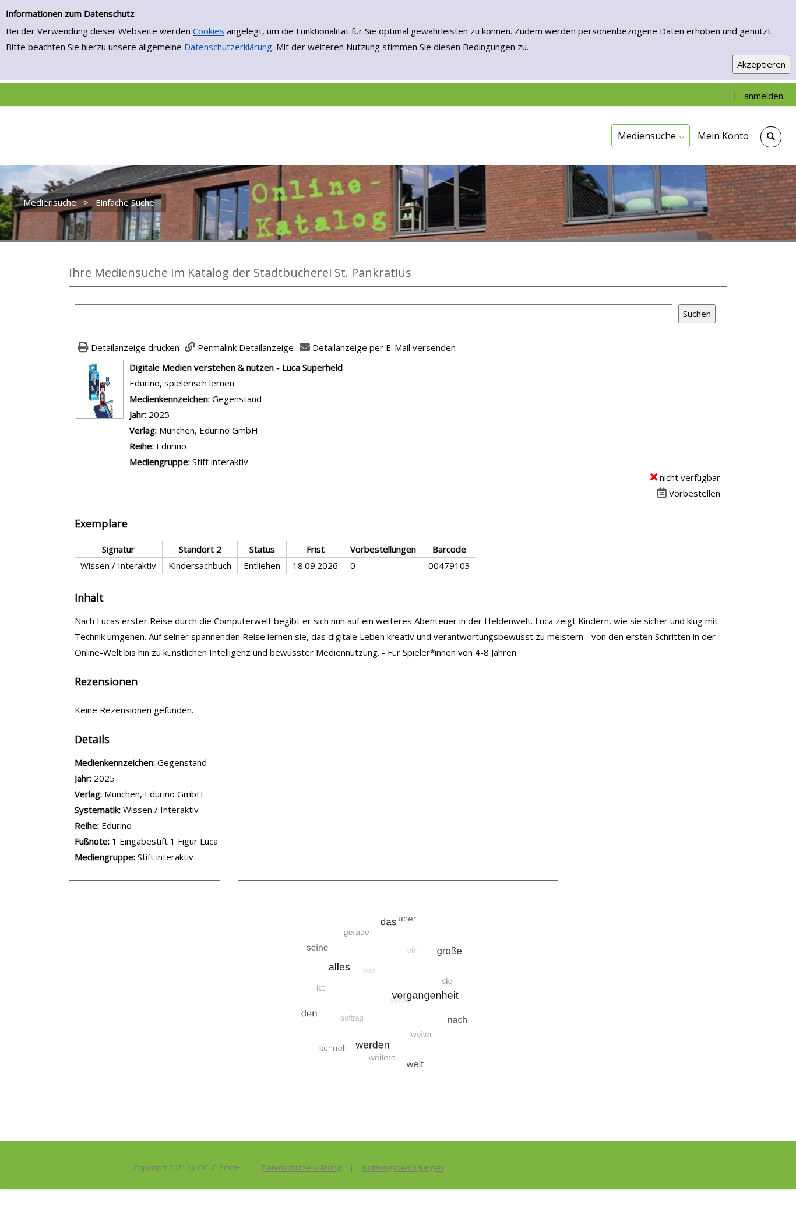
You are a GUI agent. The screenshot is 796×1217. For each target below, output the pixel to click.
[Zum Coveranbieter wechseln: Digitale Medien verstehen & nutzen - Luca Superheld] (100, 388)
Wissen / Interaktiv (161, 809)
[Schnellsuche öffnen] (770, 136)
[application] (650, 135)
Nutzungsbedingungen (402, 1167)
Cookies (208, 31)
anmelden (763, 95)
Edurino (171, 446)
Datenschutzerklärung (228, 46)
